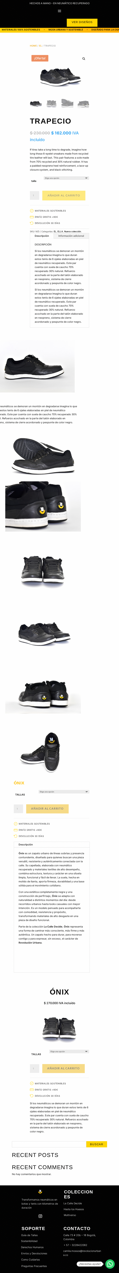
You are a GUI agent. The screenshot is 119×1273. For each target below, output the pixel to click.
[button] (84, 59)
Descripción (42, 235)
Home (33, 45)
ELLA (60, 231)
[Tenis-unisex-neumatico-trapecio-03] (59, 1044)
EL (40, 45)
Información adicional (71, 235)
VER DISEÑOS (82, 22)
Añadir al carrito (64, 195)
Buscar (96, 1144)
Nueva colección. (73, 231)
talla (33, 180)
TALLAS (20, 794)
